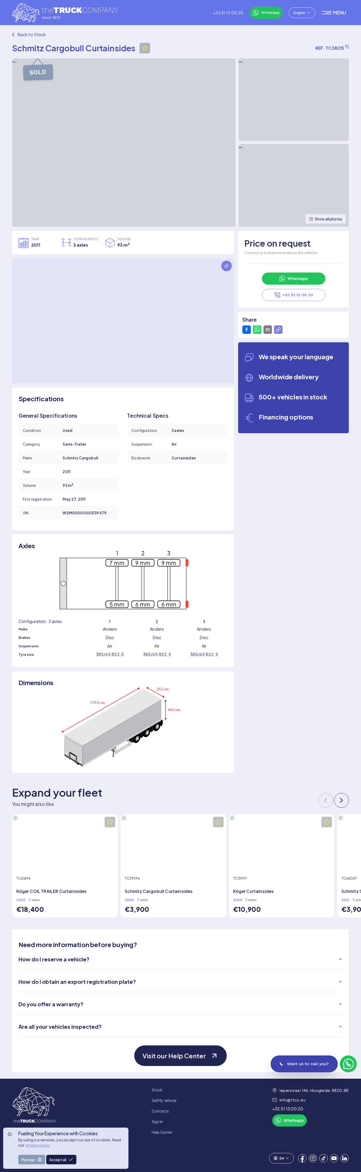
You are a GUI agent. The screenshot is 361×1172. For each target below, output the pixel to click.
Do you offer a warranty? (50, 1004)
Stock (157, 1089)
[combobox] (302, 12)
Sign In (157, 1121)
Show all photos (328, 218)
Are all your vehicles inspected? (59, 1026)
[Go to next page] (341, 800)
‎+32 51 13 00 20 (228, 12)
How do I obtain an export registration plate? (77, 981)
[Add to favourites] (145, 48)
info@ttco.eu (293, 1099)
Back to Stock (31, 34)
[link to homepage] (34, 1111)
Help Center (162, 1132)
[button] (335, 13)
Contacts (160, 1111)
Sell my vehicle (164, 1100)
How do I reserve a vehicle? (53, 959)
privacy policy (38, 1145)
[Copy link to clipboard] (278, 329)
